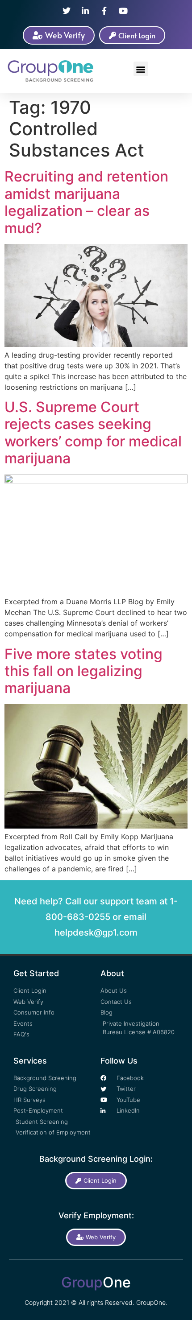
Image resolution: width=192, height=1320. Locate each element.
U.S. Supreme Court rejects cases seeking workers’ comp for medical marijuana (93, 432)
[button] (141, 69)
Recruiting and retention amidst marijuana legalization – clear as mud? (86, 202)
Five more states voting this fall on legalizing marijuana (83, 671)
